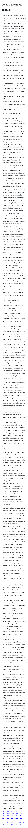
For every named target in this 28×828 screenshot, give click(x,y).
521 (20, 824)
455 (24, 815)
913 (7, 822)
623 (3, 818)
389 (13, 813)
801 (24, 822)
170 (8, 811)
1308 (17, 818)
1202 (8, 815)
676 (20, 822)
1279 (16, 820)
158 (3, 824)
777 (16, 822)
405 (7, 824)
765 (12, 818)
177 (21, 813)
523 (12, 824)
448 (3, 815)
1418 (8, 813)
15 (20, 815)
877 (12, 820)
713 (21, 818)
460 (12, 815)
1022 (4, 811)
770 (3, 826)
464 (16, 815)
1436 (16, 824)
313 (12, 811)
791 (3, 820)
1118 (17, 813)
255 (7, 820)
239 (16, 811)
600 (12, 822)
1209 (4, 813)
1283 (21, 811)
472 (3, 822)
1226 (8, 818)
